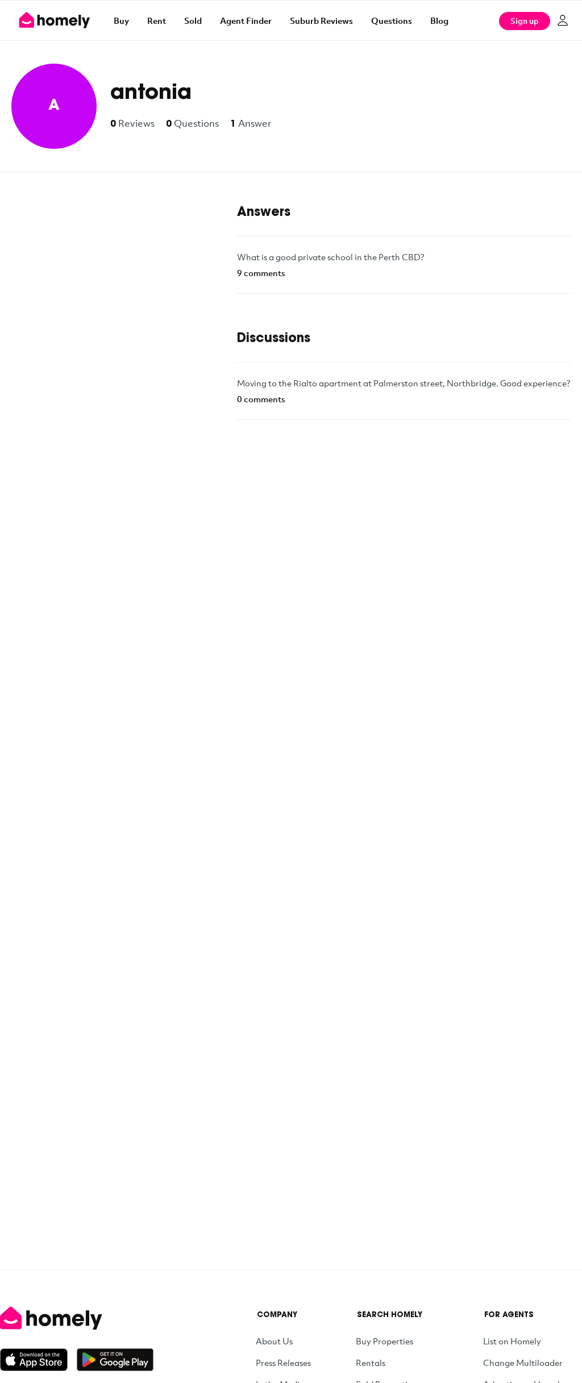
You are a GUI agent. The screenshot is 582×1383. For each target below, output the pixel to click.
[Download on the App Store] (38, 1359)
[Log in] (563, 20)
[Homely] (76, 1318)
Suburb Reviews (321, 20)
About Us (274, 1341)
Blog (439, 20)
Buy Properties (384, 1341)
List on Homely (512, 1341)
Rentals (370, 1362)
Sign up (524, 20)
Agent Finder (246, 20)
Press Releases (283, 1362)
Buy (121, 20)
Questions (391, 20)
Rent (156, 20)
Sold (193, 20)
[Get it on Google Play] (115, 1359)
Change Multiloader (523, 1362)
